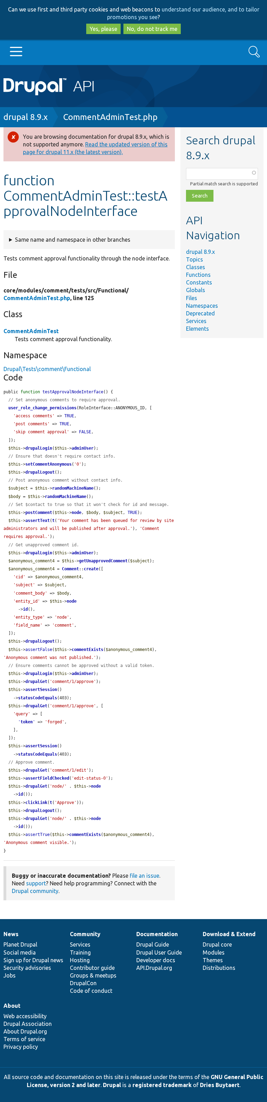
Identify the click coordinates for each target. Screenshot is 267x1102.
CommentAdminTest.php (110, 117)
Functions (198, 275)
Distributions (219, 968)
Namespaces (202, 306)
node (76, 512)
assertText (37, 520)
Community (85, 934)
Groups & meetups (93, 975)
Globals (195, 290)
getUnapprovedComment (103, 560)
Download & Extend (229, 934)
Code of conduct (91, 991)
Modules (214, 952)
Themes (213, 960)
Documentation (157, 934)
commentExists (87, 649)
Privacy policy (20, 1047)
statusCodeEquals (37, 697)
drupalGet (36, 681)
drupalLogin (38, 448)
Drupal (112, 1085)
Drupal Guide (152, 944)
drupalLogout (40, 472)
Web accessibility (25, 1016)
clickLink (36, 802)
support (36, 883)
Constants (199, 282)
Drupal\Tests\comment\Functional (47, 369)
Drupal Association (27, 1024)
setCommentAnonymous (48, 464)
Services (196, 321)
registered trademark (162, 1085)
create (91, 568)
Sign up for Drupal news (33, 960)
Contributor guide (92, 968)
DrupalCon (83, 983)
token (27, 721)
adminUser (83, 448)
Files (191, 298)
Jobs (9, 975)
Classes (195, 267)
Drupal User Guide (159, 952)
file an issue (144, 875)
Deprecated (200, 313)
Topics (194, 259)
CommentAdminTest (31, 331)
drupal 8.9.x (25, 117)
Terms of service (24, 1039)
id (25, 609)
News (10, 934)
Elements (197, 328)
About (12, 1006)
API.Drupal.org (154, 968)
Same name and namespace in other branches (72, 239)
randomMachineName (73, 488)
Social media (19, 952)
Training (80, 952)
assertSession (41, 689)
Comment (70, 568)
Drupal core (217, 944)
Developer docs (155, 960)
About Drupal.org (25, 1031)
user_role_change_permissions (42, 407)
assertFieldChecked (47, 778)
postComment (38, 512)
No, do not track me (152, 29)
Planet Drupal (20, 944)
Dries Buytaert (220, 1085)
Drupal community (35, 891)
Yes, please (103, 29)
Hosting (80, 960)
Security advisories (27, 968)
